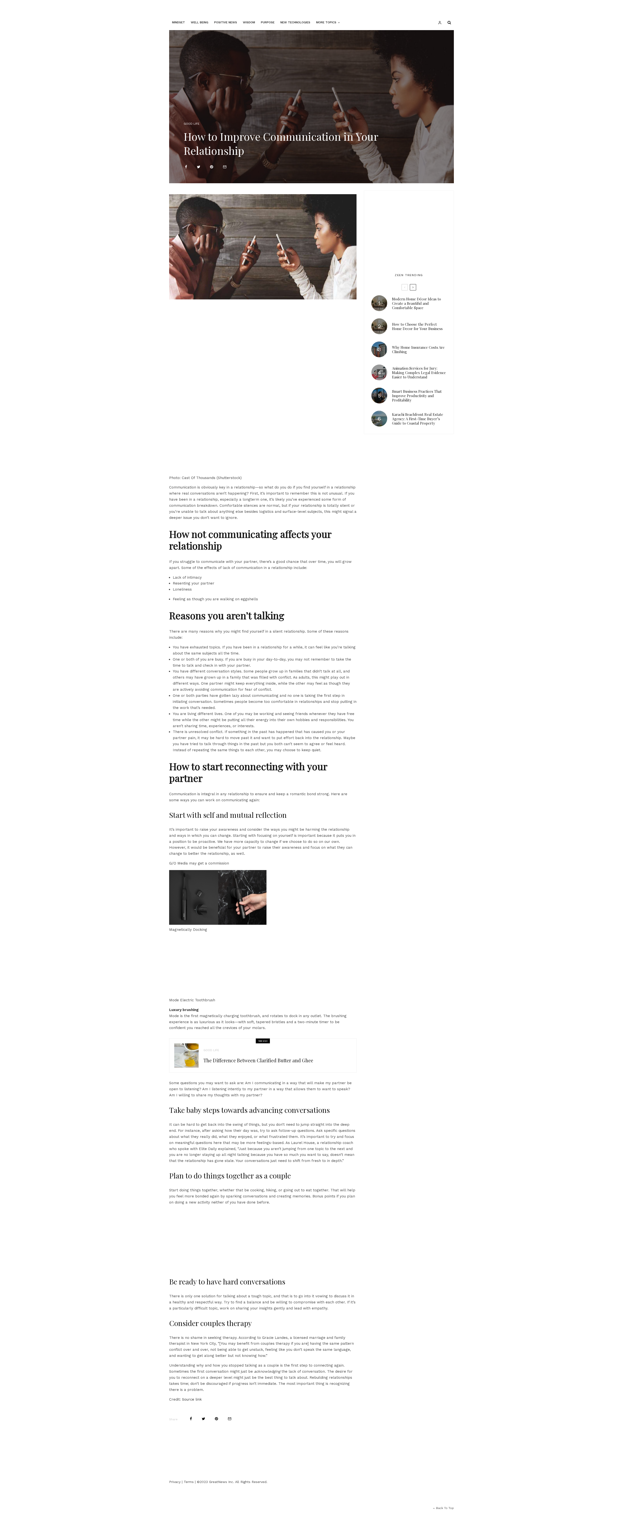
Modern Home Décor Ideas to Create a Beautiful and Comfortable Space (416, 303)
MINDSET (178, 22)
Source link (192, 1399)
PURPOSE (268, 22)
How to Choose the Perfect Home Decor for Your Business (417, 326)
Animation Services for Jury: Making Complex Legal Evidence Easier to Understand (419, 372)
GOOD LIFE (191, 123)
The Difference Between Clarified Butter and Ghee (258, 1060)
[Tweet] (198, 167)
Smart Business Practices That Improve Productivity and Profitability (417, 395)
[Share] (186, 167)
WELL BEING (199, 22)
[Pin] (211, 167)
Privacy (175, 1482)
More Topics (326, 22)
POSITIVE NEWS (225, 22)
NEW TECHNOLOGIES (295, 22)
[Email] (225, 167)
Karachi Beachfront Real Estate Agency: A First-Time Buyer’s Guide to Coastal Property (417, 418)
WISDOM (249, 22)
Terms (189, 1482)
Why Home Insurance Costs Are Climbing (418, 349)
